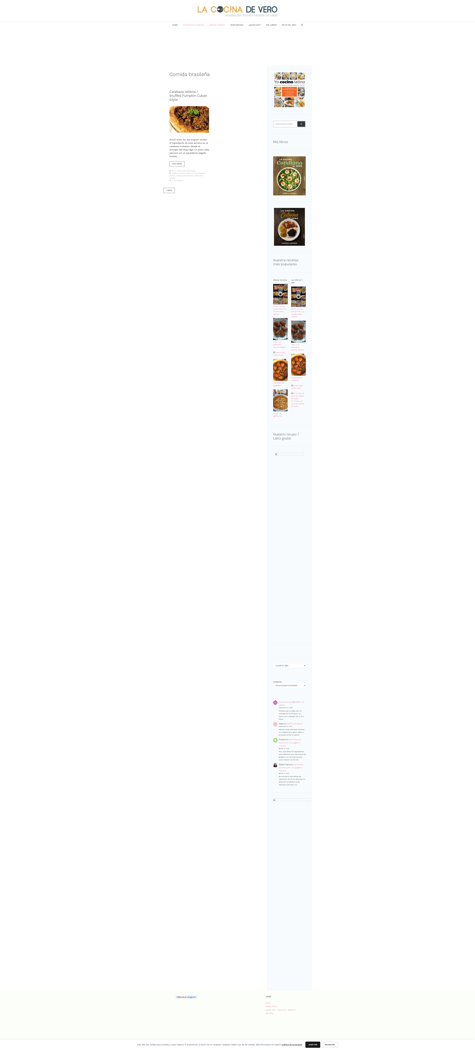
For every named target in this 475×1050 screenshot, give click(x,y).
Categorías (277, 682)
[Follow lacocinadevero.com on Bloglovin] (186, 998)
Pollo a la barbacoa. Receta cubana (279, 344)
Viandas (172, 178)
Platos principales (189, 171)
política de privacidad (292, 1045)
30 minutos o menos (193, 25)
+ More (169, 190)
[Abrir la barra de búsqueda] (302, 25)
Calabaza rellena (178, 173)
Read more (177, 164)
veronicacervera (285, 702)
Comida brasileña (199, 173)
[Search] (301, 124)
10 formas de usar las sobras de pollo (297, 403)
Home (175, 25)
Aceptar (313, 1045)
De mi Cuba (176, 171)
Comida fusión (188, 176)
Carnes (188, 173)
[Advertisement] (237, 46)
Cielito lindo (278, 355)
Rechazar (330, 1045)
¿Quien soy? (255, 25)
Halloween (198, 176)
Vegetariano (236, 25)
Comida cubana (217, 25)
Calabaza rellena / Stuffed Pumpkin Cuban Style (188, 96)
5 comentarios (177, 180)
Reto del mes (289, 25)
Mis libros (271, 25)
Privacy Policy (271, 1006)
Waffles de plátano (295, 724)
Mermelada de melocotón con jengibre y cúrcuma (290, 743)
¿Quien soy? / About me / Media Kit (281, 1010)
